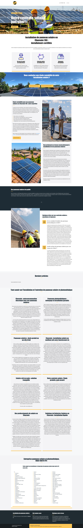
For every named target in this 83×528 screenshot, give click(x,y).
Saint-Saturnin (55, 483)
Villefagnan (55, 500)
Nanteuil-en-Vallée (37, 499)
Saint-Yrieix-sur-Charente (57, 485)
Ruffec (54, 476)
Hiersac (35, 480)
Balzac (16, 479)
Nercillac (35, 500)
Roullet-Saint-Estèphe (56, 474)
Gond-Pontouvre (37, 479)
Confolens (17, 501)
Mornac (35, 496)
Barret (16, 481)
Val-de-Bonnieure (56, 497)
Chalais (16, 489)
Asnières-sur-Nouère (19, 476)
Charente (16, 473)
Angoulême (17, 475)
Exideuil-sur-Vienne (37, 474)
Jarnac (35, 481)
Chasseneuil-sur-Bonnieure (20, 491)
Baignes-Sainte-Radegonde (20, 478)
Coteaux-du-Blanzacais (19, 502)
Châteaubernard (18, 494)
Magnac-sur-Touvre (37, 489)
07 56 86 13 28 (62, 2)
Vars (53, 499)
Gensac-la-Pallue (37, 478)
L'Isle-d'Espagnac (37, 483)
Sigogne (54, 489)
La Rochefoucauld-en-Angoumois (40, 485)
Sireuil (54, 490)
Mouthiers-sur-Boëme (38, 497)
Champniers (17, 490)
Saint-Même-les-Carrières (57, 480)
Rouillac (54, 473)
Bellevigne (17, 483)
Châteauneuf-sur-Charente (20, 495)
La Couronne (36, 484)
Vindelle (54, 501)
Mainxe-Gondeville (37, 490)
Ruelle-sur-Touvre (56, 475)
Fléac (35, 475)
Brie (16, 485)
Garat (35, 476)
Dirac (35, 473)
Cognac (16, 500)
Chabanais (17, 488)
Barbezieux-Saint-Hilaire (19, 480)
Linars (35, 486)
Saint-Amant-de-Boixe (57, 478)
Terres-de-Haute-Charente (57, 494)
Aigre (16, 474)
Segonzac (54, 488)
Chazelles (17, 496)
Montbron (35, 494)
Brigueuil (16, 486)
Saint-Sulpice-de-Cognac (57, 484)
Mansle (35, 491)
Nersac (35, 501)
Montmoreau (36, 495)
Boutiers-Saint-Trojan (19, 484)
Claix (16, 499)
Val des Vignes (55, 496)
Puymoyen (36, 502)
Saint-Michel (55, 481)
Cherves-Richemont (18, 497)
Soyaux (54, 491)
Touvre (54, 495)
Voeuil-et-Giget (55, 502)
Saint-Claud (55, 479)
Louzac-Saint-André (37, 488)
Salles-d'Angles (55, 486)
